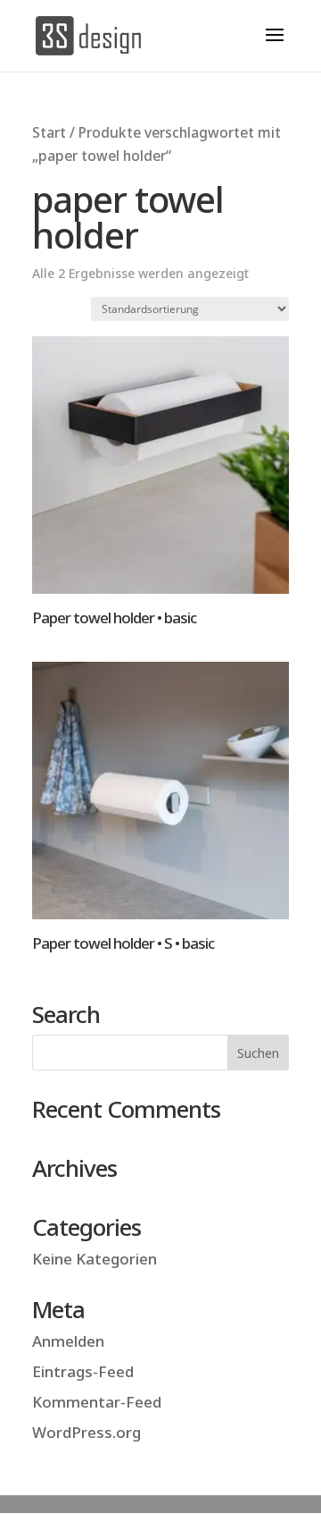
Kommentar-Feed (96, 1401)
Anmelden (68, 1341)
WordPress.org (86, 1432)
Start (49, 132)
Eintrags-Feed (83, 1371)
